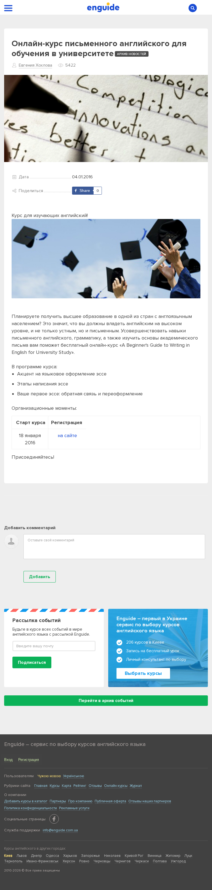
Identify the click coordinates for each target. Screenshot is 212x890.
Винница (154, 856)
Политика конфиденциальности (30, 808)
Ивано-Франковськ (42, 861)
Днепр (36, 856)
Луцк (188, 856)
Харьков (70, 856)
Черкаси (142, 861)
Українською (73, 776)
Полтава (160, 861)
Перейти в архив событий (106, 700)
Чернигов (123, 861)
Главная (40, 786)
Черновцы (102, 861)
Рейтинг (79, 786)
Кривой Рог (134, 856)
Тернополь (13, 861)
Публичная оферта (110, 801)
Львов (22, 856)
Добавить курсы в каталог (25, 801)
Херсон (69, 861)
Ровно (84, 861)
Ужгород (178, 861)
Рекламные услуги (74, 808)
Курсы (55, 786)
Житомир (173, 856)
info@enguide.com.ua (60, 830)
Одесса (52, 856)
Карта (66, 786)
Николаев (112, 856)
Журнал (136, 786)
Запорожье (90, 856)
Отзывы (95, 786)
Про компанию (80, 801)
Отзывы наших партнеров (149, 801)
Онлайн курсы (116, 786)
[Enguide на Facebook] (54, 819)
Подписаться (32, 662)
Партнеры (58, 801)
